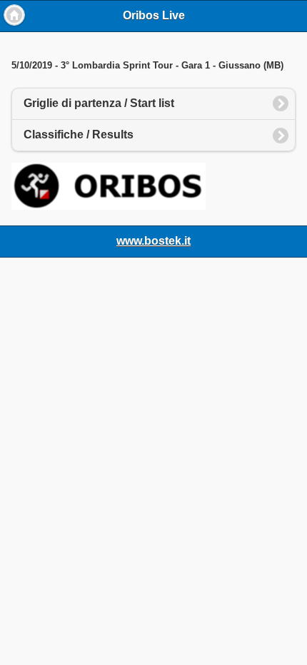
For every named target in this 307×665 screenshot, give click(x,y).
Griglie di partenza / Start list (99, 103)
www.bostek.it (153, 241)
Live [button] (14, 15)
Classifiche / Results (79, 134)
